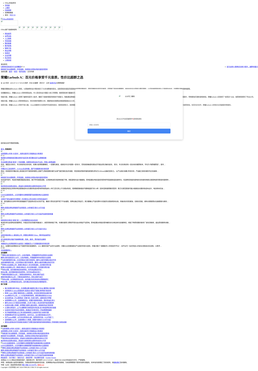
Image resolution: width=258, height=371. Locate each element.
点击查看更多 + (6, 250)
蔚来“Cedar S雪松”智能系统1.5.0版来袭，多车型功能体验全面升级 (28, 293)
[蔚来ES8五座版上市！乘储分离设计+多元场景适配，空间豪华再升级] (26, 265)
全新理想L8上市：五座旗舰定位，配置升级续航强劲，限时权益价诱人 (30, 300)
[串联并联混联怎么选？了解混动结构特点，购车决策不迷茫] (22, 274)
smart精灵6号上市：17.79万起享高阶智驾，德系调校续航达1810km (28, 295)
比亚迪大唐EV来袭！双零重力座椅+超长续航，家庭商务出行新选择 (29, 305)
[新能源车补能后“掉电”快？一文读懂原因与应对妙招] (129, 218)
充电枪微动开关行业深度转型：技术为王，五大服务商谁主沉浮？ (28, 315)
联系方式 (21, 357)
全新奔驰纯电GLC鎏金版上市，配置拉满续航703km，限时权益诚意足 (25, 235)
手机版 (7, 5)
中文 (11, 15)
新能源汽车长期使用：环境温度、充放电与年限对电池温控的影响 (24, 69)
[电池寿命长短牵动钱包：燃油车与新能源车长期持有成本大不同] (129, 184)
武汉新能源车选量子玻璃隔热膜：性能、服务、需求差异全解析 (23, 239)
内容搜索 (8, 10)
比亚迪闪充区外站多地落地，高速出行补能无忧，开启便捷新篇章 (28, 310)
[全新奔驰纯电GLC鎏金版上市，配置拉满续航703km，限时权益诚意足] (129, 233)
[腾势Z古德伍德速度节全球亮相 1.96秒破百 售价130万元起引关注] (129, 227)
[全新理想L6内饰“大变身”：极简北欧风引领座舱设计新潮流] (129, 151)
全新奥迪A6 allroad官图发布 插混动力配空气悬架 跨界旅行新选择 (28, 290)
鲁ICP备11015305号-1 (29, 365)
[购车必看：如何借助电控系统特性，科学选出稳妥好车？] (22, 270)
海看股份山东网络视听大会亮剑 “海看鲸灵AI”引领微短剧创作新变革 (25, 243)
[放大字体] (1, 83)
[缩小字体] (4, 83)
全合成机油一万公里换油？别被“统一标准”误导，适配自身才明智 (28, 298)
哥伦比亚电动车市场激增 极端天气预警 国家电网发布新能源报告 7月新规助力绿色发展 (36, 322)
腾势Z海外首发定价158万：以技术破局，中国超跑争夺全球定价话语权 (26, 257)
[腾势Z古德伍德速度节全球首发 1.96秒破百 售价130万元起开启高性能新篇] (129, 212)
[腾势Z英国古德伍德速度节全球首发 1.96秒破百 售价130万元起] (129, 205)
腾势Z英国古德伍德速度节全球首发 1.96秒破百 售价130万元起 (23, 208)
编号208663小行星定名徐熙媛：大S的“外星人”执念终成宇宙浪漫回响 (29, 303)
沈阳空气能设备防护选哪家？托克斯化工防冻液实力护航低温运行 (24, 199)
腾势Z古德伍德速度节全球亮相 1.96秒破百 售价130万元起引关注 (24, 229)
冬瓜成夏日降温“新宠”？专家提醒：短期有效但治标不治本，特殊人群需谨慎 (28, 162)
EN (14, 15)
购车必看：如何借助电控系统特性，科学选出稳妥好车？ (21, 272)
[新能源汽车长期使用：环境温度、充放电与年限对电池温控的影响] (129, 175)
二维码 (7, 8)
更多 (3, 149)
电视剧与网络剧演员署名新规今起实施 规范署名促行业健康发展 (23, 158)
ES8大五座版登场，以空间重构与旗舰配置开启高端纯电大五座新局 (25, 195)
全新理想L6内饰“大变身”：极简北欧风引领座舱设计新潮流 (22, 153)
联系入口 (41, 365)
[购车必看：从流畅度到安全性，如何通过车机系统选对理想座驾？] (25, 279)
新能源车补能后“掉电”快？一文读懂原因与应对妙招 (19, 220)
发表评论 (53, 83)
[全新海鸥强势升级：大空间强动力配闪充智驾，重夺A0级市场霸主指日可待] (28, 260)
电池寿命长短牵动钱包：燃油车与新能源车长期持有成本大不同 (23, 186)
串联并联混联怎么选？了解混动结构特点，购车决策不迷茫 (22, 277)
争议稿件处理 (39, 357)
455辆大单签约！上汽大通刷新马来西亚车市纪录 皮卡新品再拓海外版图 (30, 307)
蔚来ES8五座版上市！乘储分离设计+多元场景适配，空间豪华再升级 (25, 267)
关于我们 (12, 357)
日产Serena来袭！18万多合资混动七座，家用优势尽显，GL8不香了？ (29, 317)
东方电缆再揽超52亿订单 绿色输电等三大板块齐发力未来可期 (27, 312)
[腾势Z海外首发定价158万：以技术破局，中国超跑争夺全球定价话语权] (27, 255)
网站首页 (4, 357)
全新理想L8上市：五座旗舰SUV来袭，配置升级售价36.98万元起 (28, 320)
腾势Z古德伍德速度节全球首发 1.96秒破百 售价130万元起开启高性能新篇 (27, 214)
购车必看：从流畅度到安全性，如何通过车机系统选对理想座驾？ (24, 282)
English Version (51, 357)
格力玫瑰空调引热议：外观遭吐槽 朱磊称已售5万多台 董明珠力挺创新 (30, 288)
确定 (129, 131)
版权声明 (29, 357)
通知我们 (117, 362)
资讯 (15, 71)
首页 (10, 71)
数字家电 (22, 71)
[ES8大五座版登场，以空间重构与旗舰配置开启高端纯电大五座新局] (129, 192)
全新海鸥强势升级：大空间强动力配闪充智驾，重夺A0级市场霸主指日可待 (27, 262)
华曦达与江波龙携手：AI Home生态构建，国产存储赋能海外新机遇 (25, 169)
